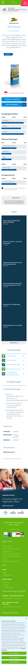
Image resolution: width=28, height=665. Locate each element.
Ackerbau (6, 582)
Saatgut (5, 585)
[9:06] (14, 282)
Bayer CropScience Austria (11, 554)
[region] (14, 640)
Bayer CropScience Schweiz (12, 556)
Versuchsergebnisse (12, 104)
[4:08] (14, 261)
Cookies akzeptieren (14, 662)
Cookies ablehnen (14, 657)
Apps (5, 572)
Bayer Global (7, 546)
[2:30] (14, 240)
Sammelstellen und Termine (12, 598)
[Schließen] (1, 9)
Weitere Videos (13, 342)
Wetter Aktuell (7, 575)
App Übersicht (14, 529)
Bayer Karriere (7, 551)
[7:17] (14, 303)
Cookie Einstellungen (14, 653)
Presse (5, 559)
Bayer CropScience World (11, 549)
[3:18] (14, 324)
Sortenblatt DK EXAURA (12, 99)
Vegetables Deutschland (11, 561)
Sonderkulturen (8, 587)
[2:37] (14, 219)
